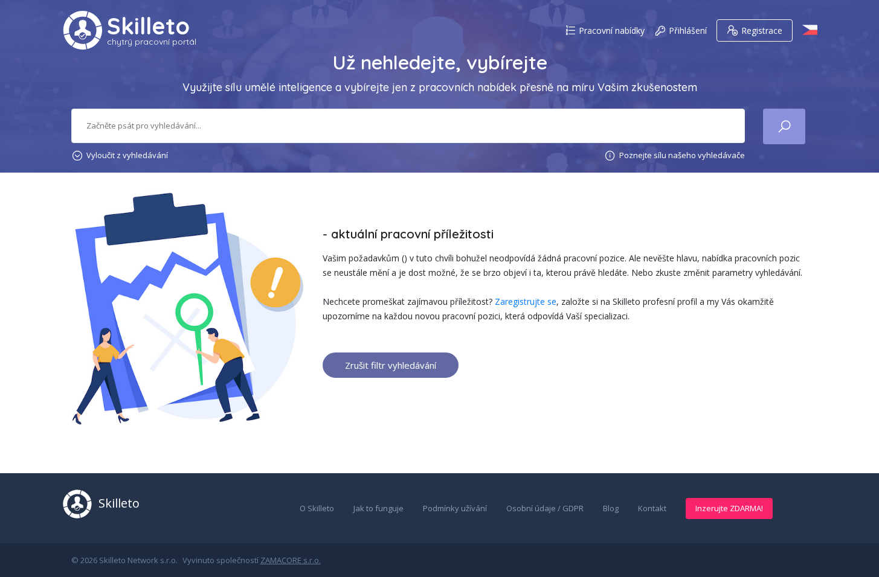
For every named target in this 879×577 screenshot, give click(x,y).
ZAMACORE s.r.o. (290, 560)
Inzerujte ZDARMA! (729, 508)
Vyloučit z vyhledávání (127, 155)
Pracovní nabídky (612, 30)
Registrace (761, 30)
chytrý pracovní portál (151, 41)
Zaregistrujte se (525, 301)
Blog (611, 508)
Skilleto (148, 25)
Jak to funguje (378, 508)
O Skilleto (317, 508)
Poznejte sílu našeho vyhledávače (682, 155)
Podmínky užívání (455, 508)
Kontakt (652, 508)
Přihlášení (688, 30)
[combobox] (408, 125)
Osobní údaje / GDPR (545, 508)
